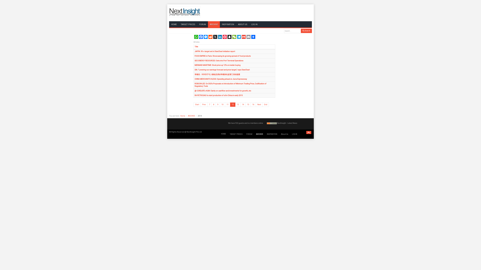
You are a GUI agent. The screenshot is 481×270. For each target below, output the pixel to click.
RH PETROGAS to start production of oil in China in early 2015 (219, 95)
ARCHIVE (214, 24)
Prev (204, 105)
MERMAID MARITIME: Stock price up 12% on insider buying (218, 65)
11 (228, 105)
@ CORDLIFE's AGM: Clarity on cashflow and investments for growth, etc (223, 91)
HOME (174, 24)
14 (243, 105)
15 (248, 105)
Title (196, 47)
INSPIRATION (228, 24)
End (265, 105)
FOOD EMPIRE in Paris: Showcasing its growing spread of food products (223, 56)
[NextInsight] (184, 12)
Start (197, 105)
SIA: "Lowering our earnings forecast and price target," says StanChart (222, 70)
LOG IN (254, 24)
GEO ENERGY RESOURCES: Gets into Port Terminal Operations (219, 61)
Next (259, 105)
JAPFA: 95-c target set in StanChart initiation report (215, 51)
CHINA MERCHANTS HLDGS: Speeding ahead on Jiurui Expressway (221, 79)
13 (238, 105)
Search (307, 31)
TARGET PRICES (188, 24)
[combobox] (292, 31)
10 (222, 105)
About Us (242, 24)
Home (182, 116)
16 (253, 105)
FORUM (202, 24)
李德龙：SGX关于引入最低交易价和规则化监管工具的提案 (217, 74)
